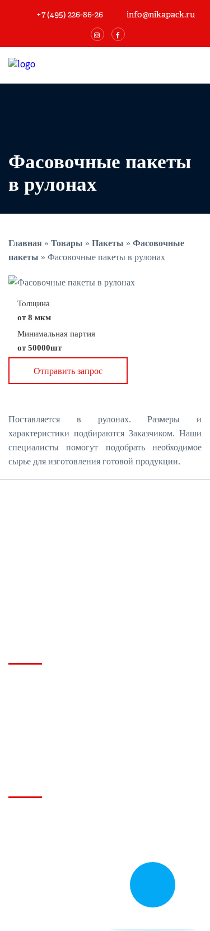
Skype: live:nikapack (44, 736)
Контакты (27, 878)
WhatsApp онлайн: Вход (50, 703)
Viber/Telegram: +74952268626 (59, 720)
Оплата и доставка (44, 857)
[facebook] (118, 34)
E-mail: (51, 753)
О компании (31, 837)
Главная (24, 817)
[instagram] (97, 34)
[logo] (72, 65)
